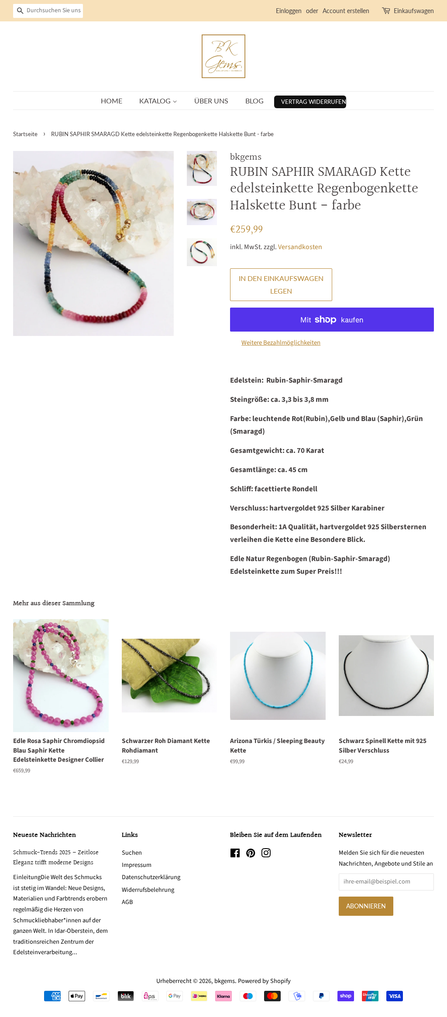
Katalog (155, 100)
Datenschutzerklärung (151, 877)
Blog (254, 100)
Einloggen (289, 10)
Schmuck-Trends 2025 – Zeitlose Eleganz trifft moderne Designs (56, 858)
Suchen (132, 852)
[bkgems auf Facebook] (235, 854)
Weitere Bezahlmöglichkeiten (280, 342)
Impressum (136, 865)
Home (111, 100)
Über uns (211, 100)
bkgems (224, 981)
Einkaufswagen (414, 10)
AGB (127, 902)
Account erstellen (346, 10)
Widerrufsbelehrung (148, 889)
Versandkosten (300, 247)
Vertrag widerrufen (313, 101)
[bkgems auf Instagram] (266, 854)
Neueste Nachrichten (44, 835)
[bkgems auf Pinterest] (250, 854)
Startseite (25, 133)
